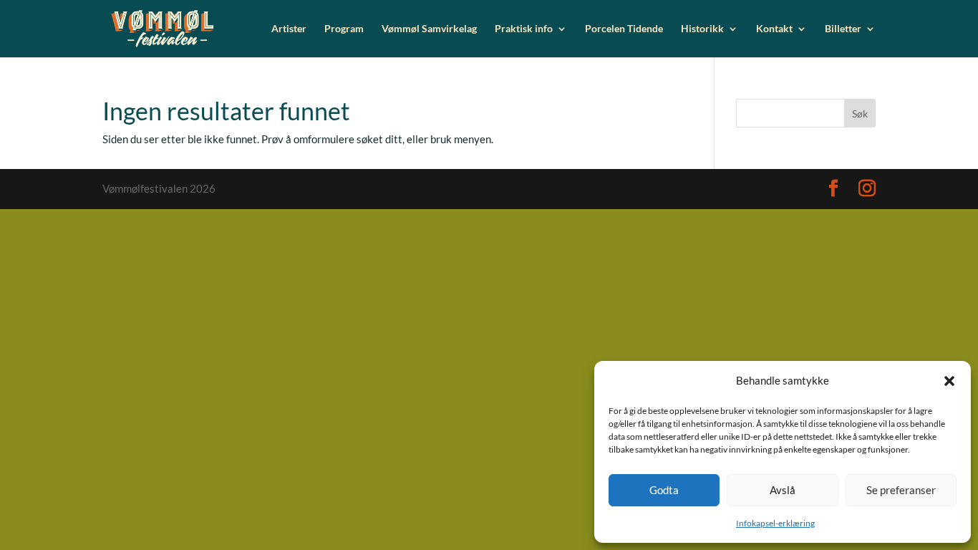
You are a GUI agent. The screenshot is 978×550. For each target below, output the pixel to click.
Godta (664, 489)
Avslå (782, 489)
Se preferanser (901, 489)
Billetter (843, 29)
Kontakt (774, 29)
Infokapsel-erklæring (775, 523)
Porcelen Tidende (624, 29)
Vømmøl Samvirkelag (429, 29)
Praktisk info (524, 29)
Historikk (702, 29)
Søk (860, 113)
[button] (949, 381)
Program (344, 29)
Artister (288, 29)
